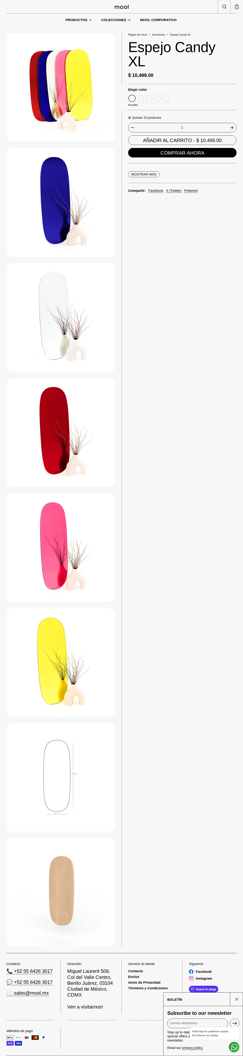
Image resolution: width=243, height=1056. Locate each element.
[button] (224, 6)
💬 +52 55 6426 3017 (29, 982)
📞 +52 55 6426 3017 (29, 971)
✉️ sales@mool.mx (27, 993)
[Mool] (122, 6)
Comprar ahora (182, 153)
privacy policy (192, 1048)
